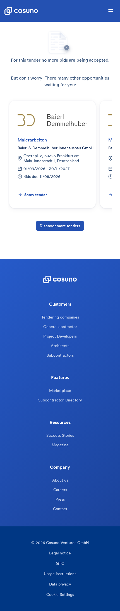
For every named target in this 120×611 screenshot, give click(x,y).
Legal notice (60, 553)
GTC (60, 563)
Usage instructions (60, 573)
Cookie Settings (60, 594)
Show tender (35, 194)
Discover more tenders (60, 225)
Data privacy (60, 584)
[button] (110, 11)
